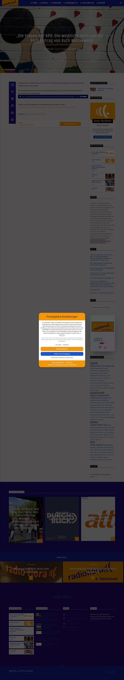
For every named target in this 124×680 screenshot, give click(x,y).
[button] (62, 354)
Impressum (69, 362)
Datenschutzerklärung (58, 362)
